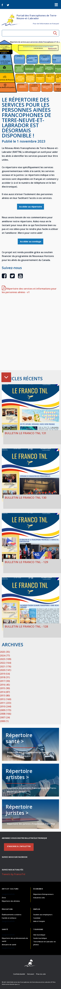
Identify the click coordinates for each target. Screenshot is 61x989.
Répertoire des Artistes (11, 901)
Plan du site (41, 974)
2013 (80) (5, 695)
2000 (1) (4, 721)
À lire (4, 898)
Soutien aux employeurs (42, 914)
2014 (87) (5, 692)
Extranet (30, 974)
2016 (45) (5, 684)
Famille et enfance (9, 918)
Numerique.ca (15, 984)
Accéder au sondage (30, 241)
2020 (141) (5, 670)
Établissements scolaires (11, 914)
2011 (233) (5, 702)
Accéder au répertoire (30, 206)
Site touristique (39, 935)
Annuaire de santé (9, 944)
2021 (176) (5, 666)
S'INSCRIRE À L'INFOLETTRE (19, 846)
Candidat (36, 918)
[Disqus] (30, 333)
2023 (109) (5, 659)
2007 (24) (5, 717)
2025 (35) (5, 651)
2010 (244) (5, 706)
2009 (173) (5, 710)
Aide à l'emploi (39, 921)
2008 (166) (5, 713)
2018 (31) (5, 677)
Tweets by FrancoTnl (13, 874)
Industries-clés (39, 898)
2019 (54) (5, 673)
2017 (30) (5, 681)
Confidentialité (19, 974)
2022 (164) (5, 662)
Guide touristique (40, 938)
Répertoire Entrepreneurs (43, 894)
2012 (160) (5, 699)
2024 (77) (5, 655)
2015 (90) (5, 688)
